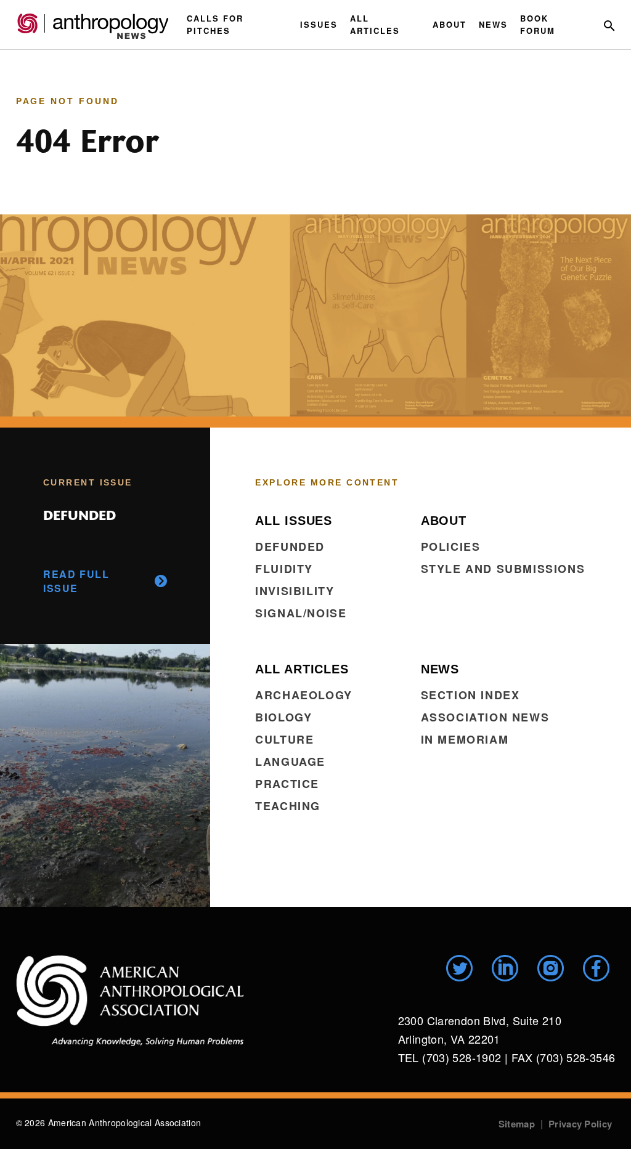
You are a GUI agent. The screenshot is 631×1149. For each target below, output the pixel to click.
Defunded (290, 546)
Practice (287, 784)
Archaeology (303, 695)
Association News (485, 717)
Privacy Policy (580, 1124)
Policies (451, 546)
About (449, 24)
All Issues (293, 520)
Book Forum (537, 24)
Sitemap (517, 1124)
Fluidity (284, 569)
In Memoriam (465, 739)
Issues (319, 24)
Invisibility (294, 591)
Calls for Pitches (215, 24)
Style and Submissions (503, 569)
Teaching (287, 806)
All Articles (375, 24)
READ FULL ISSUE (76, 581)
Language (290, 761)
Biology (283, 717)
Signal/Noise (300, 613)
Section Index (470, 695)
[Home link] (130, 1000)
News (493, 24)
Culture (284, 739)
